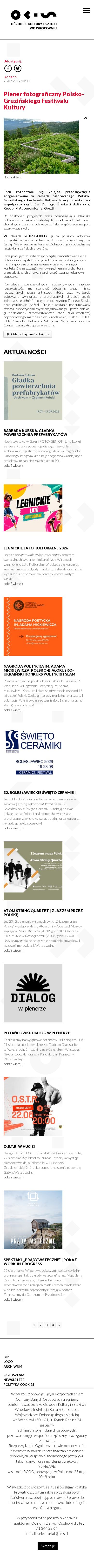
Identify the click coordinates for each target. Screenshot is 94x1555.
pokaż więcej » (14, 465)
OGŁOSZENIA (14, 1375)
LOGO (8, 1362)
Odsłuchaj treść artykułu (30, 334)
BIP (6, 1357)
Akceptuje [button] (47, 1546)
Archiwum (13, 1366)
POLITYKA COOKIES (19, 1384)
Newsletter (14, 1380)
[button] (87, 49)
